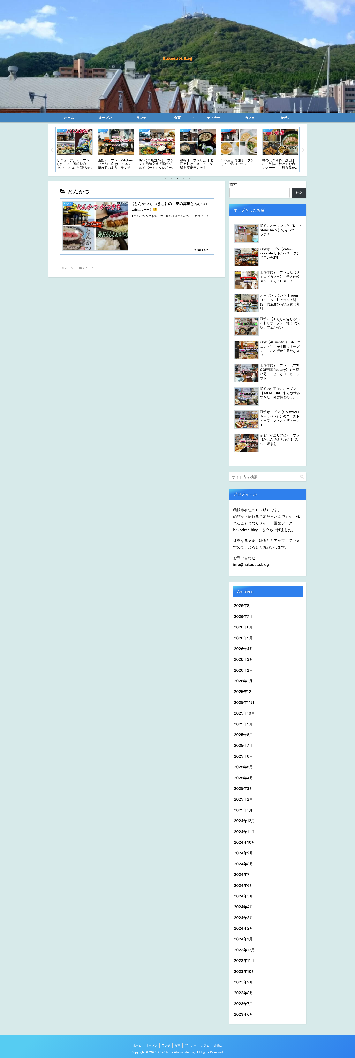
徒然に (217, 1045)
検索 (233, 184)
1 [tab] (165, 179)
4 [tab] (184, 179)
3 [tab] (177, 179)
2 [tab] (171, 179)
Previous (52, 150)
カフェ (205, 1045)
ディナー (190, 1045)
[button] (302, 476)
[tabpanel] (74, 149)
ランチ (166, 1045)
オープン (151, 1045)
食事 (177, 1045)
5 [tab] (190, 179)
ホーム (137, 1045)
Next (303, 150)
